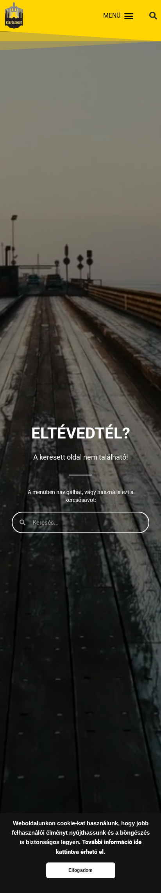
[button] (129, 15)
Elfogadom (80, 870)
